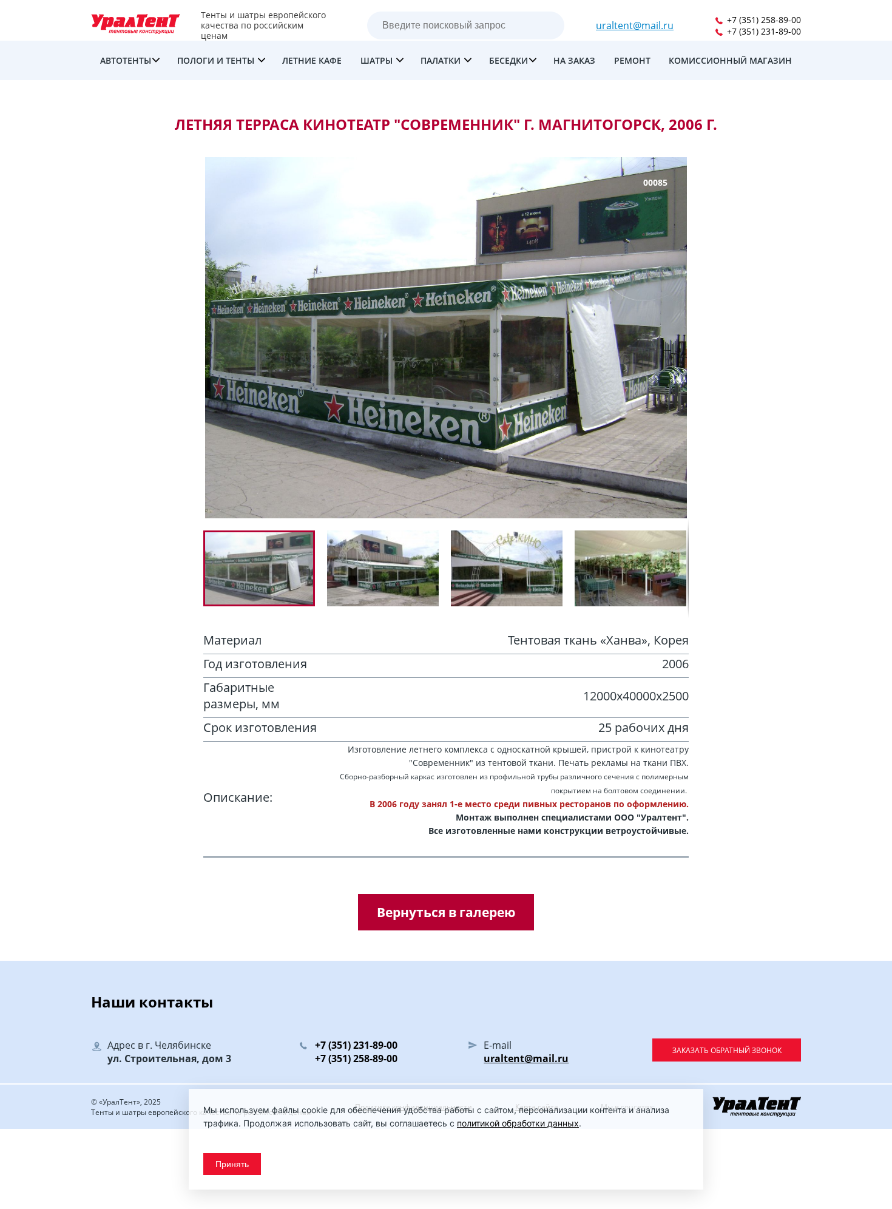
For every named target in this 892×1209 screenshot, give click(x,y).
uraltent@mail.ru (635, 25)
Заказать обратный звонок (727, 1050)
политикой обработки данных (518, 1123)
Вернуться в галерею (446, 912)
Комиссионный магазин (730, 60)
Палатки (442, 60)
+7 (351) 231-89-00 (763, 31)
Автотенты (125, 60)
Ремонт (632, 60)
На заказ (574, 60)
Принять (232, 1164)
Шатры (377, 60)
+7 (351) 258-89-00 (763, 19)
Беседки (508, 60)
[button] (389, 568)
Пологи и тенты (217, 60)
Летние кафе (312, 60)
